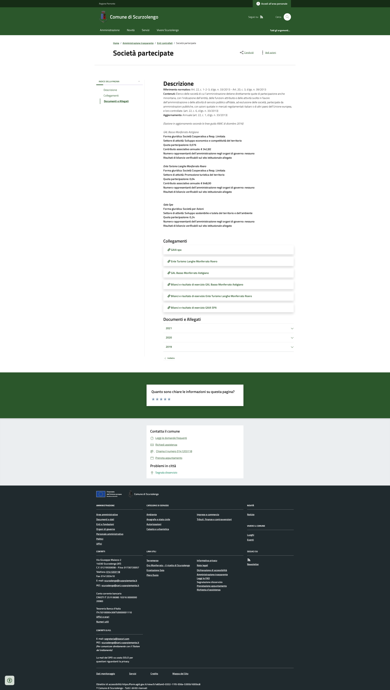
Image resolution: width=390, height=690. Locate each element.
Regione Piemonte (107, 3)
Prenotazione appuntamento (212, 586)
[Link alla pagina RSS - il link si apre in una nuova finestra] (261, 17)
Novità (131, 30)
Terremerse (152, 560)
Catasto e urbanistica (158, 529)
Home (116, 43)
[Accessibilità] (9, 680)
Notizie (250, 514)
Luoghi (250, 535)
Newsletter (253, 564)
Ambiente (152, 514)
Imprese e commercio (208, 514)
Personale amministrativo (109, 534)
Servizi (145, 30)
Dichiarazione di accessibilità (212, 570)
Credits (154, 673)
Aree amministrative (107, 514)
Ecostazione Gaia (155, 570)
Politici (99, 539)
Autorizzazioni (154, 524)
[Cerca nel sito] (286, 17)
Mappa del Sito (180, 673)
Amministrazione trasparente (138, 43)
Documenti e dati (105, 519)
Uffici (99, 544)
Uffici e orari (102, 617)
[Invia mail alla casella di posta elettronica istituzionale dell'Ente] (120, 580)
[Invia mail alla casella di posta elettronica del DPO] (116, 639)
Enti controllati (165, 43)
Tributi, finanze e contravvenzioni (214, 519)
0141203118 (113, 572)
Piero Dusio (152, 575)
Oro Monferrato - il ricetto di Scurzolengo (168, 565)
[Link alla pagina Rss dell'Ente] (249, 560)
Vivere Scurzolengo (168, 30)
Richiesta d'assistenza (208, 589)
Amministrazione (110, 30)
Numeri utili (102, 621)
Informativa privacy (207, 560)
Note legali (202, 565)
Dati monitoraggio (105, 673)
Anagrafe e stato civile (158, 519)
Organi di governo (105, 529)
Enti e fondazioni (105, 524)
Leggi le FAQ (203, 578)
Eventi (250, 540)
